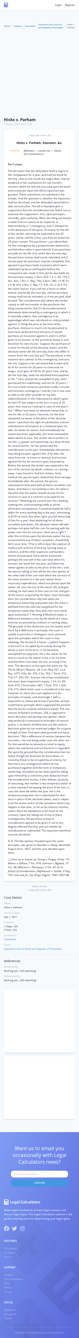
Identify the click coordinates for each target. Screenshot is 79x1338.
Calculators (11, 1248)
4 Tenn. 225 (25, 124)
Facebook (10, 1310)
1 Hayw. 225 (11, 124)
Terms (8, 1292)
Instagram (10, 1314)
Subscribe (39, 1182)
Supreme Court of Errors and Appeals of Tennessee (50, 26)
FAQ (6, 1283)
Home (7, 26)
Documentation (13, 1279)
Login (58, 5)
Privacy (8, 1287)
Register (70, 5)
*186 (49, 642)
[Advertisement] (39, 73)
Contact (8, 1275)
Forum (8, 1257)
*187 (10, 859)
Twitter (8, 1318)
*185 (20, 442)
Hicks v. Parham (20, 119)
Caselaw (17, 26)
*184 (49, 241)
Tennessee (30, 26)
